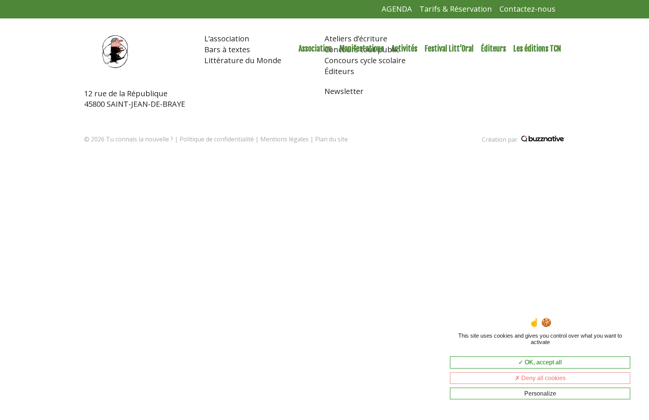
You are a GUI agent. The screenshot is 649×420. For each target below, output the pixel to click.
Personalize (540, 393)
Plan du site (331, 139)
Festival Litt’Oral (449, 48)
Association (315, 48)
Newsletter (344, 91)
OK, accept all (542, 362)
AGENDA (397, 9)
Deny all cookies (543, 378)
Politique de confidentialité (217, 139)
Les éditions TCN (537, 48)
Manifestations (362, 48)
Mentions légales (284, 139)
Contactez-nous (527, 9)
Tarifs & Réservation (456, 9)
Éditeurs (493, 48)
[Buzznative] (543, 139)
